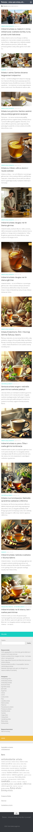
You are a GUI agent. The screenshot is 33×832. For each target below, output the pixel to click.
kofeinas (27, 770)
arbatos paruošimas (6, 764)
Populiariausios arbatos (7, 707)
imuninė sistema (14, 768)
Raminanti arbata (10, 777)
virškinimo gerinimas (6, 786)
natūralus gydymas (17, 775)
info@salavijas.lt (5, 749)
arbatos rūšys (23, 763)
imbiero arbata (5, 768)
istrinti (3, 695)
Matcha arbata (5, 703)
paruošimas (3, 777)
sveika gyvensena (12, 779)
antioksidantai (8, 759)
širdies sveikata (5, 788)
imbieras (24, 766)
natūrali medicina (6, 775)
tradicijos (19, 781)
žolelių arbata (4, 723)
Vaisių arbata (4, 717)
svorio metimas (13, 781)
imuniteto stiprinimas (7, 770)
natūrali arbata (26, 772)
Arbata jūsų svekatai (6, 682)
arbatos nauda (24, 761)
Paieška (3, 640)
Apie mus (3, 800)
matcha (21, 772)
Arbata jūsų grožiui (6, 678)
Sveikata (3, 70)
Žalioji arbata (4, 721)
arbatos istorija (15, 761)
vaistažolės (18, 784)
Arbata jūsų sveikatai (7, 26)
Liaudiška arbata (5, 701)
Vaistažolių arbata (6, 384)
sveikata (5, 781)
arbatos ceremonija (6, 761)
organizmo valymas (27, 775)
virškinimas (27, 784)
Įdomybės (4, 688)
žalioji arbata (15, 788)
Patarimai (3, 705)
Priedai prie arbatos (7, 607)
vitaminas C (20, 786)
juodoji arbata (20, 770)
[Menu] (31, 2)
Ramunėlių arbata (20, 777)
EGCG (10, 766)
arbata (19, 759)
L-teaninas (3, 772)
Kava (2, 699)
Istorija (3, 693)
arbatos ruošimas (16, 763)
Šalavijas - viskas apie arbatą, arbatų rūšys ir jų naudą (13, 2)
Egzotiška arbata (5, 686)
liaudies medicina (12, 772)
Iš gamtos (4, 691)
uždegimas (24, 781)
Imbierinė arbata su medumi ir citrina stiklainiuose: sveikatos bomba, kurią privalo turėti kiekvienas (15, 32)
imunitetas (23, 768)
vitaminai (15, 786)
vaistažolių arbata (7, 784)
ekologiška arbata (15, 766)
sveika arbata (4, 779)
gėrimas (20, 766)
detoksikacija (4, 766)
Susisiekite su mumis (6, 805)
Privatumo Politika (6, 796)
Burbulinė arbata (5, 684)
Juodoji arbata (4, 697)
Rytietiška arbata (19, 607)
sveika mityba (20, 779)
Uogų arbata (4, 715)
